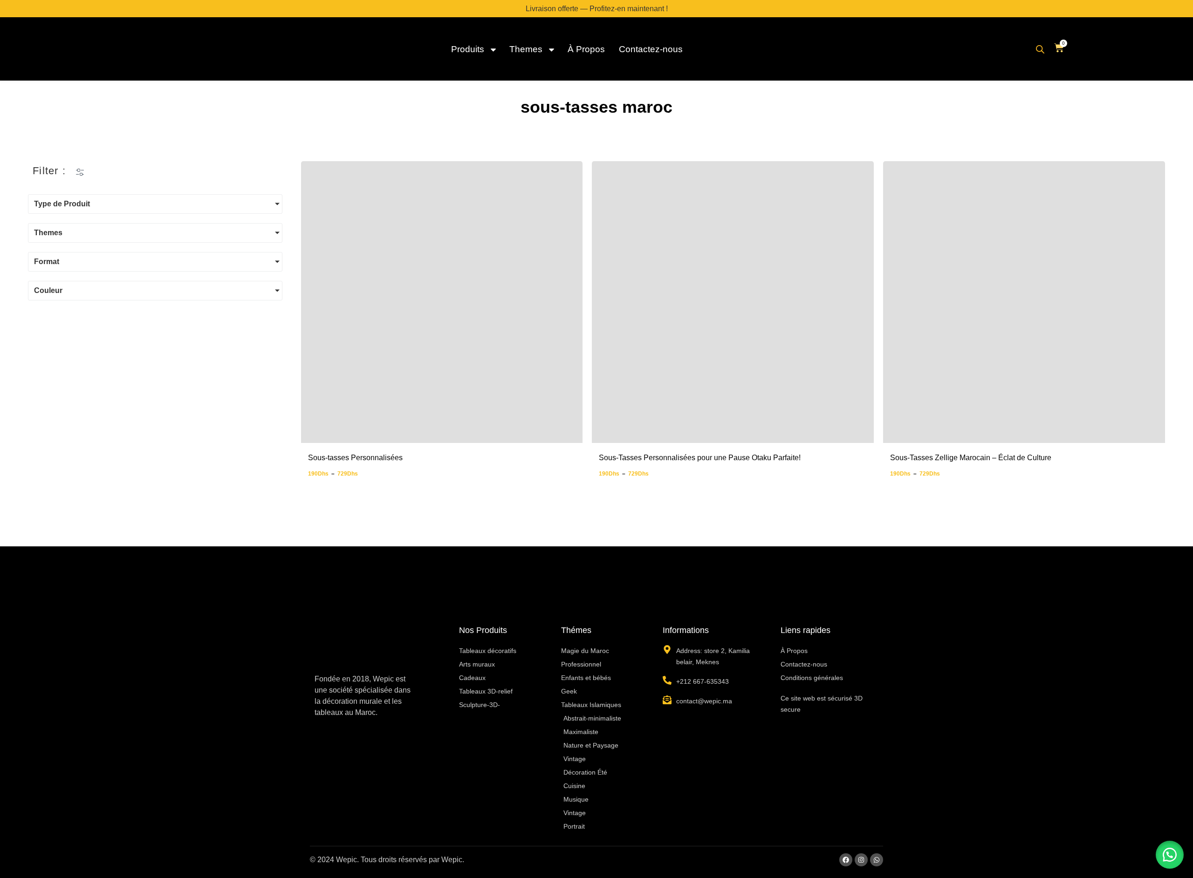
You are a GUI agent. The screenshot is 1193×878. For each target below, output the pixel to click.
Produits (467, 49)
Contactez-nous (651, 49)
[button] (1170, 855)
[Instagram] (861, 859)
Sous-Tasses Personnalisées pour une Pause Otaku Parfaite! (700, 458)
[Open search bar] (1040, 49)
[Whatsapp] (876, 859)
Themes (525, 49)
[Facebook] (845, 859)
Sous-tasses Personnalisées (355, 458)
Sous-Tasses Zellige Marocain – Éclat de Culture (970, 458)
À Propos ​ (587, 49)
